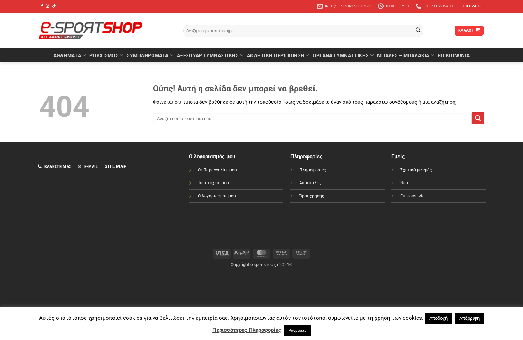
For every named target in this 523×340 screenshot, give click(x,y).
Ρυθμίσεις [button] (298, 330)
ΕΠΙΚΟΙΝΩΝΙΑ (454, 55)
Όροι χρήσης (311, 195)
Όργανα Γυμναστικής (341, 55)
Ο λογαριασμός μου (217, 195)
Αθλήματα (67, 55)
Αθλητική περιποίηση (275, 55)
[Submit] (418, 31)
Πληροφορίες (312, 170)
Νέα (404, 182)
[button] (471, 6)
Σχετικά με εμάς (416, 170)
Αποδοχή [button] (438, 318)
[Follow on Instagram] (47, 6)
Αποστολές (310, 182)
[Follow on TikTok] (54, 6)
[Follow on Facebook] (42, 6)
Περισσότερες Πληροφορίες (246, 330)
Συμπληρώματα (147, 55)
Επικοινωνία (412, 195)
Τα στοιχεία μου (213, 182)
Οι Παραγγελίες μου (217, 170)
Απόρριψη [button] (469, 318)
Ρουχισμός (103, 55)
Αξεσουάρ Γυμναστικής (207, 55)
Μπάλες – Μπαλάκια (403, 55)
